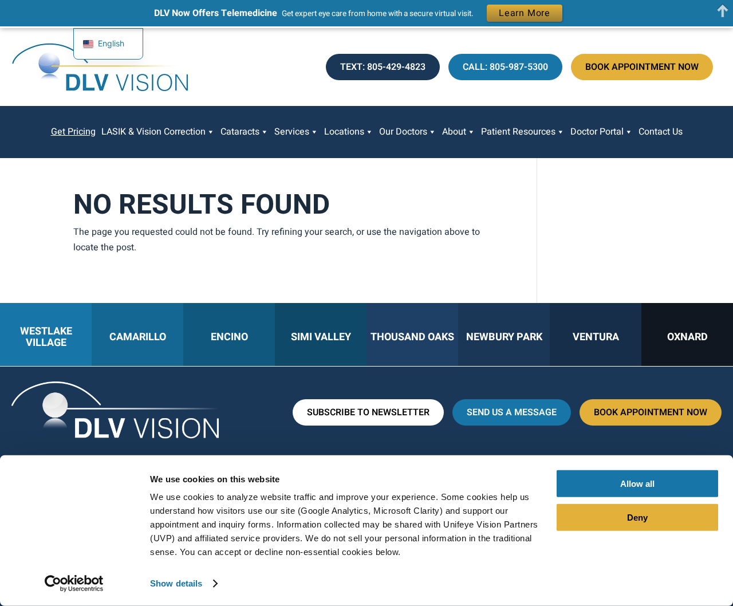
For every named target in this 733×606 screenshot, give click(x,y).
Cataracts (239, 132)
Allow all (637, 484)
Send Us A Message (512, 412)
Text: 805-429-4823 (382, 67)
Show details (176, 583)
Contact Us (661, 132)
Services (291, 132)
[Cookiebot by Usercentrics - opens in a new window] (74, 583)
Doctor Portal (597, 132)
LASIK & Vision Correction (153, 132)
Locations (344, 132)
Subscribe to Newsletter (368, 412)
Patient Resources (518, 132)
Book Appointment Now (642, 67)
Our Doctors (403, 132)
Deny (637, 517)
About (454, 132)
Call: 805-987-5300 (505, 67)
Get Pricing (73, 132)
